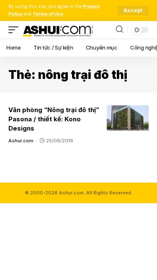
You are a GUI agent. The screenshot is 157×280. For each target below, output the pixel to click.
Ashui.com (20, 141)
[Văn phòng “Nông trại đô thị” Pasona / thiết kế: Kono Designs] (128, 118)
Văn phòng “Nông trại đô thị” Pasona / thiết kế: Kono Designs (53, 119)
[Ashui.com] (58, 30)
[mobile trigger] (15, 30)
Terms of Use (48, 14)
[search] (119, 30)
